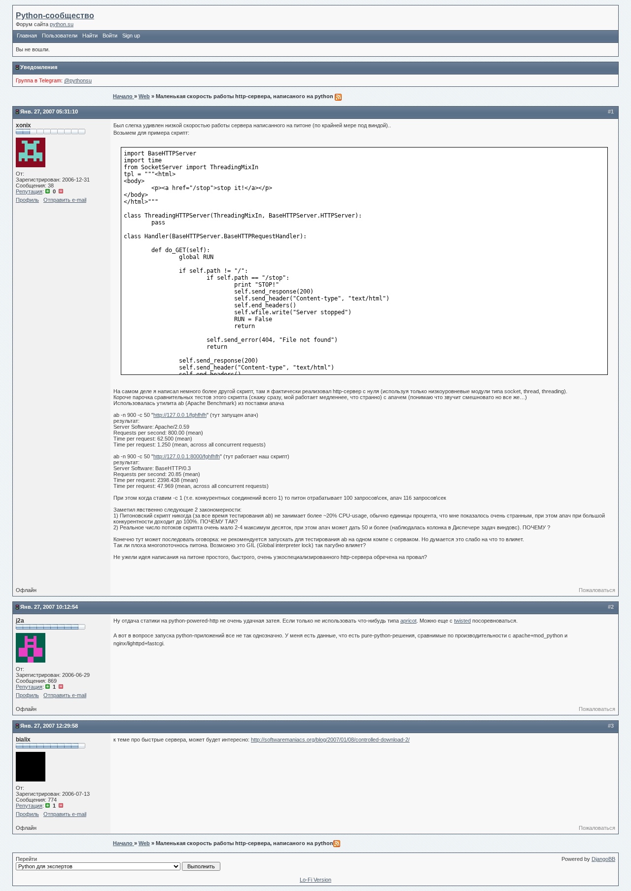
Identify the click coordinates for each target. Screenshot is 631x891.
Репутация (29, 191)
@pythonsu (78, 80)
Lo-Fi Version (315, 880)
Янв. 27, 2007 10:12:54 (49, 607)
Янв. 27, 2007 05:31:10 (49, 111)
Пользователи (59, 35)
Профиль (27, 200)
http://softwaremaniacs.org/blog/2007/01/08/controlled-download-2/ (330, 739)
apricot (408, 621)
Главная (27, 35)
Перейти (26, 859)
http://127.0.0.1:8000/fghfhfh (186, 456)
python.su (61, 24)
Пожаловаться (597, 590)
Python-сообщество (55, 15)
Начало (123, 96)
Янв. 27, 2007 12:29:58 (49, 726)
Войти (110, 35)
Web (144, 96)
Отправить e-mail (64, 200)
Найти (90, 35)
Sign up (131, 35)
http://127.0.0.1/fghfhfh (180, 415)
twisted (462, 621)
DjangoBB (603, 859)
